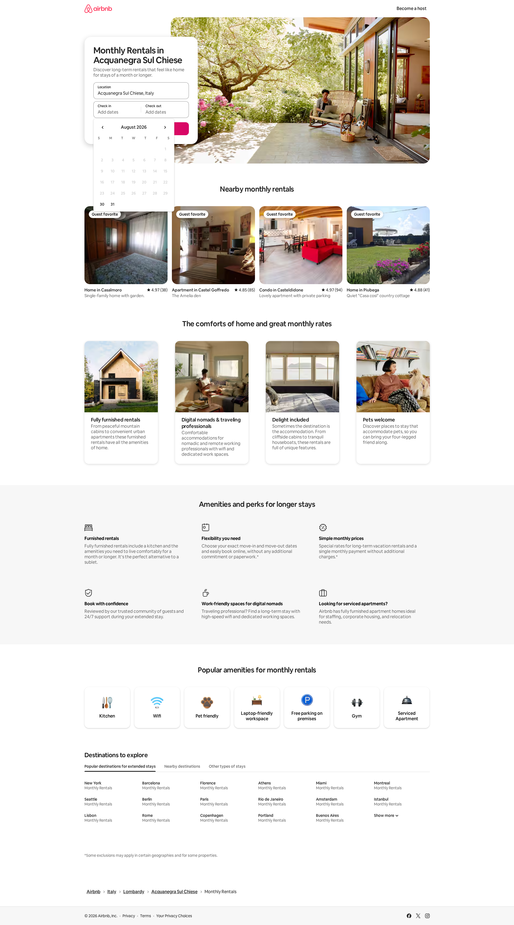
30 (102, 204)
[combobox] (141, 93)
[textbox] (117, 112)
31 (112, 204)
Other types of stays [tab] (227, 766)
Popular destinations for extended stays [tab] (120, 766)
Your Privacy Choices (174, 915)
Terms (145, 915)
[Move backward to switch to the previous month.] (102, 127)
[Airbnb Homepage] (98, 8)
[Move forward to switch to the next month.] (164, 127)
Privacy (128, 915)
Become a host (412, 8)
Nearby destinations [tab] (182, 766)
